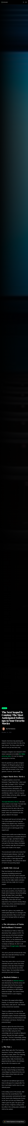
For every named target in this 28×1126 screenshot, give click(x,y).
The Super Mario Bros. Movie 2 (10, 801)
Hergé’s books (15, 946)
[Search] (23, 2)
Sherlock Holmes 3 (18, 980)
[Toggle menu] (26, 2)
